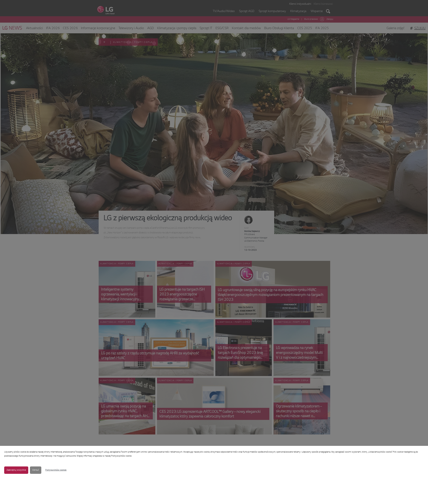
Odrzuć (35, 470)
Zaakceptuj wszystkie (16, 470)
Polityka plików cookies (56, 470)
